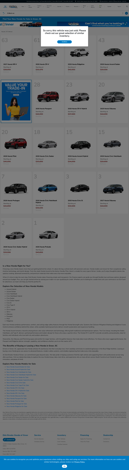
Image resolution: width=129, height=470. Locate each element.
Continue (64, 42)
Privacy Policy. (79, 462)
